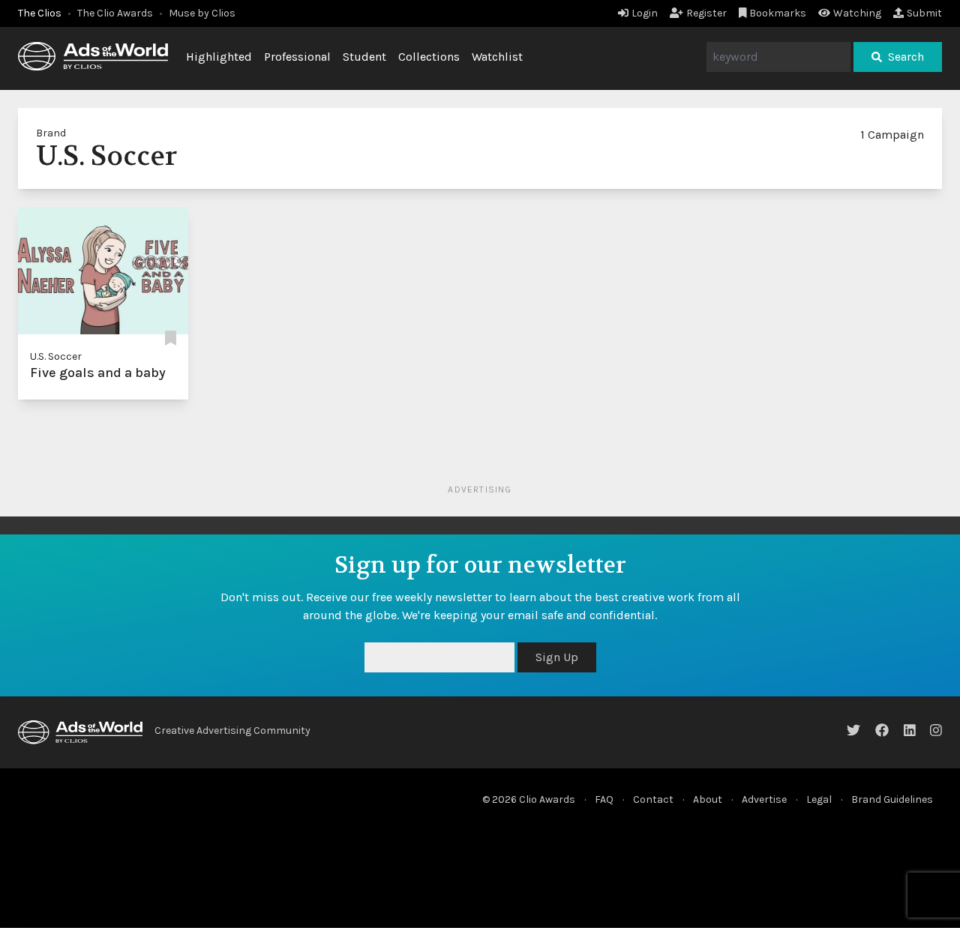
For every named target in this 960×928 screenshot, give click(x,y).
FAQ (604, 799)
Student (364, 56)
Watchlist (497, 56)
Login (645, 13)
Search (906, 56)
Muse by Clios (202, 13)
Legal (819, 799)
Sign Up (557, 657)
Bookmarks (777, 13)
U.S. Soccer (56, 356)
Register (706, 13)
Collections (429, 56)
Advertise (764, 799)
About (707, 799)
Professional (297, 56)
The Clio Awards (115, 13)
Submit (924, 13)
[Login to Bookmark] (170, 338)
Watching (857, 13)
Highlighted (219, 56)
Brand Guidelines (892, 799)
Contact (653, 799)
